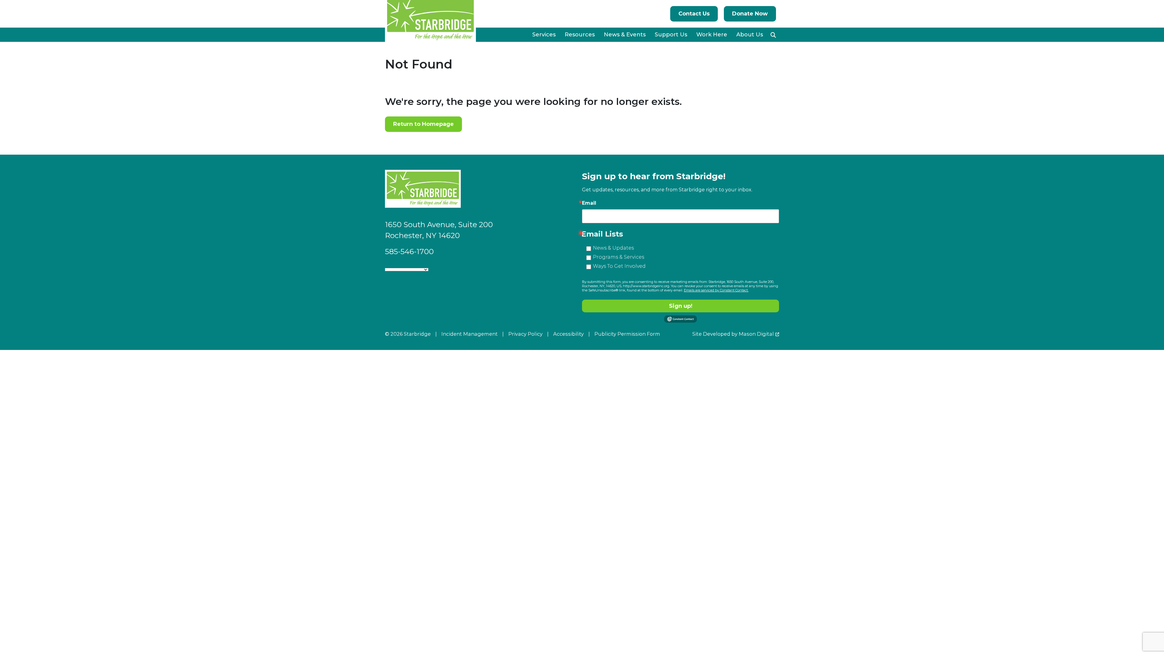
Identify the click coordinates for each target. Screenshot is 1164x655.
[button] (773, 35)
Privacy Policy (525, 334)
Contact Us (694, 13)
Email (589, 203)
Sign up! (680, 306)
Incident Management (469, 334)
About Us (749, 34)
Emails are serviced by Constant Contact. (716, 290)
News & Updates (613, 248)
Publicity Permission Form (627, 334)
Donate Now (750, 13)
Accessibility (568, 334)
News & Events (625, 34)
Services (544, 34)
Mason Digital (756, 334)
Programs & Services (618, 257)
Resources (580, 34)
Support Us (671, 34)
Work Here (711, 34)
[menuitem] (544, 35)
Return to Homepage (423, 124)
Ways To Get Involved (619, 266)
